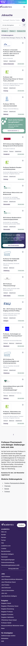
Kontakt (3, 534)
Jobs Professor (5, 576)
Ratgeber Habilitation (7, 617)
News (3, 628)
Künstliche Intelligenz (7, 554)
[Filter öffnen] (24, 25)
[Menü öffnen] (24, 6)
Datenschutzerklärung (7, 562)
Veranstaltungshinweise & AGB (10, 565)
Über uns (3, 532)
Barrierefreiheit (5, 551)
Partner (3, 540)
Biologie (6, 488)
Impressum (4, 557)
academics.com (5, 545)
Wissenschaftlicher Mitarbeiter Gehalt (12, 625)
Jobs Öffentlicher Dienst (8, 582)
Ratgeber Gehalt (6, 603)
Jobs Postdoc (5, 585)
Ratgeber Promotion (7, 614)
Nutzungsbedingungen (8, 559)
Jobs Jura (4, 593)
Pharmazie (7, 486)
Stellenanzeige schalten (8, 635)
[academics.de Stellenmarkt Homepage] (6, 7)
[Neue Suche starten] (23, 20)
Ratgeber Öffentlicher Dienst (9, 606)
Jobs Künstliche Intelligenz (9, 596)
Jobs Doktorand (6, 587)
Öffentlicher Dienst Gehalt (9, 620)
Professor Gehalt (6, 623)
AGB (2, 641)
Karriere (3, 537)
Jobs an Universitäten (7, 590)
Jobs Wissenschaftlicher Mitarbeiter (12, 579)
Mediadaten (4, 638)
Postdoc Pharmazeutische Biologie (14, 483)
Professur (7, 491)
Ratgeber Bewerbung (7, 609)
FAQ (2, 543)
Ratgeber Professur (7, 611)
